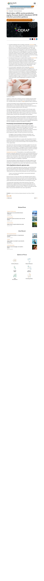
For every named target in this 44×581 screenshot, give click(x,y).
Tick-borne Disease (18, 11)
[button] (34, 3)
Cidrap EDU (11, 11)
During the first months (12, 152)
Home (8, 7)
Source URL (9, 195)
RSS (7, 11)
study (23, 101)
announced (31, 44)
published (32, 67)
